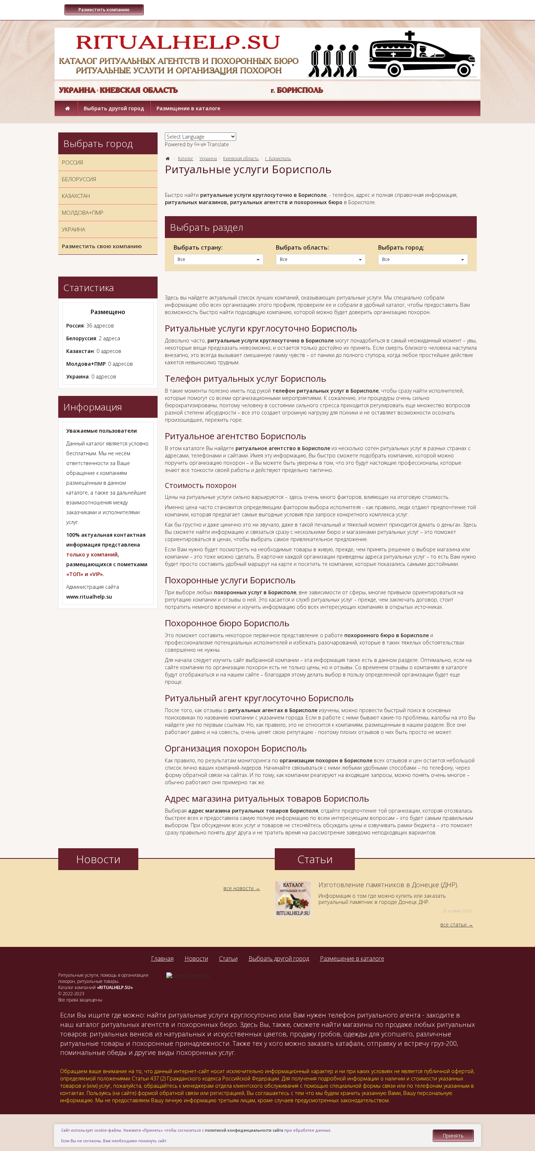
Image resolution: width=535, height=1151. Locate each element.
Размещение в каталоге (188, 108)
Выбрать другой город (114, 108)
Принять (453, 1135)
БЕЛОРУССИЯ (79, 179)
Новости (196, 958)
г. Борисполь (278, 158)
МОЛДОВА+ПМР (82, 212)
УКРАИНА (73, 229)
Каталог (185, 158)
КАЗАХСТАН (76, 195)
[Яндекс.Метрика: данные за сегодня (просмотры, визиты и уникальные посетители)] (188, 976)
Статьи (228, 958)
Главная (162, 958)
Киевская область (241, 158)
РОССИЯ (72, 162)
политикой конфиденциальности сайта (244, 1130)
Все (181, 259)
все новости (238, 888)
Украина (208, 158)
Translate (218, 144)
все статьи (453, 924)
